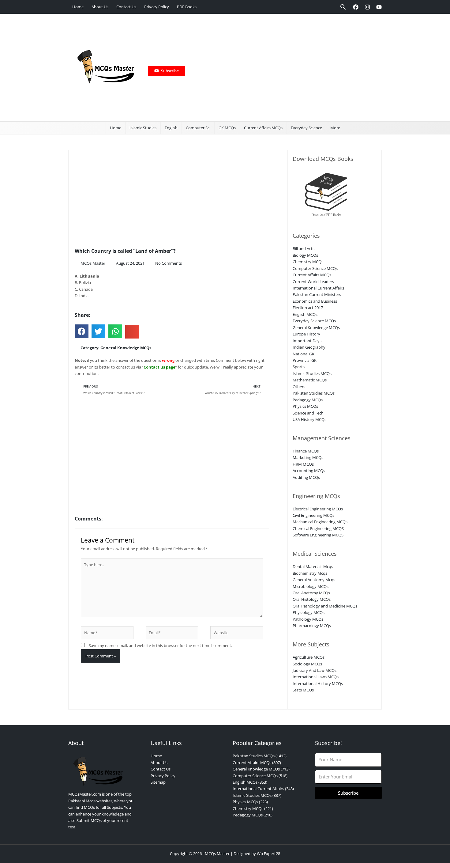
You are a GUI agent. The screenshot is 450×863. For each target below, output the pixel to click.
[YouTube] (379, 7)
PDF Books (187, 6)
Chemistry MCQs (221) (253, 808)
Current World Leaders (313, 281)
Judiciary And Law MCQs (314, 670)
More (335, 128)
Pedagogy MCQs (308, 400)
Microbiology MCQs (310, 586)
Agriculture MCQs (308, 657)
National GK (303, 354)
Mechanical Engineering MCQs (320, 521)
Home (78, 6)
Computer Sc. (198, 128)
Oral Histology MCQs (312, 599)
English (171, 128)
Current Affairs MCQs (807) (257, 762)
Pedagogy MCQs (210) (252, 815)
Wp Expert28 (268, 853)
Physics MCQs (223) (250, 801)
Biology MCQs (305, 255)
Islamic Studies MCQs (312, 373)
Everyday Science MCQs (314, 321)
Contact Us (126, 6)
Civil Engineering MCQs (313, 515)
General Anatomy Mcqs (314, 579)
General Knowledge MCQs (125, 347)
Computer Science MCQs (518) (260, 775)
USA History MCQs (309, 419)
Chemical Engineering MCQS (318, 528)
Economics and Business (315, 301)
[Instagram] (367, 7)
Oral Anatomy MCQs (311, 593)
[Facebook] (355, 7)
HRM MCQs (303, 464)
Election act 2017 (308, 307)
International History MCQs (318, 683)
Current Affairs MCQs (263, 128)
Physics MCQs (305, 406)
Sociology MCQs (307, 664)
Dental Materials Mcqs (313, 566)
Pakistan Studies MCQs (314, 393)
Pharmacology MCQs (312, 625)
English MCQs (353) (250, 782)
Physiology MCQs (308, 612)
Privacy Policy (156, 6)
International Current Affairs (318, 288)
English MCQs (305, 314)
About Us (100, 6)
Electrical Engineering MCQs (318, 509)
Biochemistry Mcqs (310, 573)
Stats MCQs (303, 690)
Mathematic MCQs (310, 380)
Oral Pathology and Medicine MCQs (325, 606)
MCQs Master (217, 853)
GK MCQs (227, 128)
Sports (299, 366)
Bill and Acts (303, 248)
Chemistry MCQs (308, 261)
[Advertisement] (280, 68)
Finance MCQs (306, 451)
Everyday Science (306, 128)
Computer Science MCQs (315, 268)
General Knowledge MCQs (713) (261, 769)
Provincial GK (305, 360)
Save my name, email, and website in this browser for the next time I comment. (160, 645)
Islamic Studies (142, 128)
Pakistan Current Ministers (317, 294)
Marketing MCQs (308, 457)
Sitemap (158, 782)
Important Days (307, 340)
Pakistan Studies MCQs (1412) (260, 756)
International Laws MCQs (316, 676)
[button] (343, 7)
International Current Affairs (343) (263, 788)
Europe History (306, 334)
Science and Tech (308, 413)
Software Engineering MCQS (318, 535)
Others (299, 386)
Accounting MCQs (309, 470)
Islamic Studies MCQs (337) (257, 795)
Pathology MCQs (308, 619)
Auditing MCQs (306, 477)
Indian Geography (309, 347)
